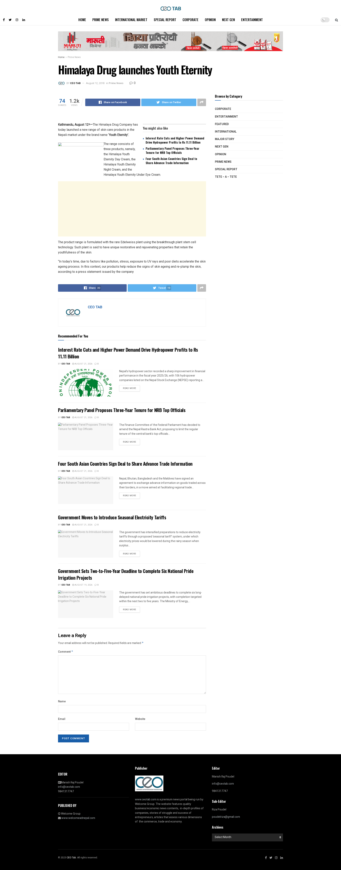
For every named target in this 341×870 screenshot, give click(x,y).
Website (140, 719)
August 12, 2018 (95, 83)
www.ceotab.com (145, 799)
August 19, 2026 (83, 585)
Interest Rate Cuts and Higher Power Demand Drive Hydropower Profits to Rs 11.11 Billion (175, 140)
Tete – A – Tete (226, 177)
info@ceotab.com (69, 787)
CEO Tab (65, 363)
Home (82, 19)
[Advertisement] (132, 208)
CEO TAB (75, 83)
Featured (222, 124)
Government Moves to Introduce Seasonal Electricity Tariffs (112, 517)
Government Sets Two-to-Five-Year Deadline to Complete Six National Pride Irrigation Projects (125, 574)
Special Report (165, 19)
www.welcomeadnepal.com (78, 818)
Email (61, 719)
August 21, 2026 (83, 363)
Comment (65, 652)
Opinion (210, 19)
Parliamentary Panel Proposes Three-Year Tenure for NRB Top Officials (172, 150)
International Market (131, 19)
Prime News (100, 19)
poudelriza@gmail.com (226, 817)
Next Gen (228, 19)
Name (62, 701)
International (226, 132)
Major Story (224, 139)
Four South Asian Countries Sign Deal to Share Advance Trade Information (171, 160)
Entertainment (252, 19)
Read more (129, 388)
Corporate (191, 19)
